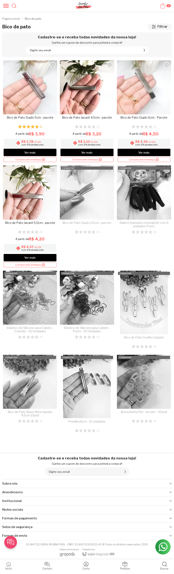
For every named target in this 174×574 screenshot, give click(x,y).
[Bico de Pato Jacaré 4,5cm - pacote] (87, 111)
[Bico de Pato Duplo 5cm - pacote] (30, 111)
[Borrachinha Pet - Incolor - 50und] (144, 395)
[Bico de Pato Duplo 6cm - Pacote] (144, 111)
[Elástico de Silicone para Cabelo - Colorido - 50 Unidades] (30, 311)
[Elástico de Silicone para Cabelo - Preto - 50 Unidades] (87, 311)
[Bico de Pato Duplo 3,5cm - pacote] (87, 216)
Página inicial (11, 18)
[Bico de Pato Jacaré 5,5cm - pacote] (30, 216)
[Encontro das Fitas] (83, 6)
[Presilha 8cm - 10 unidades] (87, 395)
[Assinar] (144, 50)
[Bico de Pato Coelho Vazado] (144, 311)
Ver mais (30, 152)
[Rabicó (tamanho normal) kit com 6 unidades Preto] (144, 216)
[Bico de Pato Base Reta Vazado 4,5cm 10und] (30, 395)
